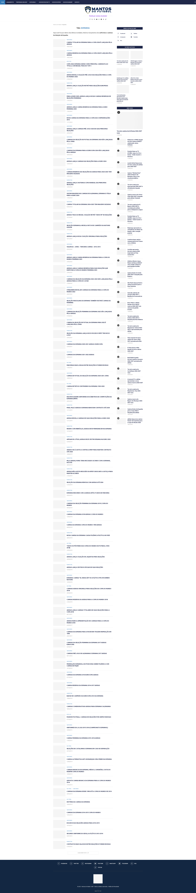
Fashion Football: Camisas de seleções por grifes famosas (89, 717)
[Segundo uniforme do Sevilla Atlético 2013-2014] (59, 834)
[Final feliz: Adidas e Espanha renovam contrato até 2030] (59, 408)
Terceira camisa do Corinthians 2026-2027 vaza (134, 371)
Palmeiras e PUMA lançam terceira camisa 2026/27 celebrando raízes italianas (135, 142)
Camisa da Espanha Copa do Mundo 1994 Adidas (84, 525)
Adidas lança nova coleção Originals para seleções (87, 236)
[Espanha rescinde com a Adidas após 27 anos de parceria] (59, 494)
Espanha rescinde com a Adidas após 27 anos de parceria (88, 493)
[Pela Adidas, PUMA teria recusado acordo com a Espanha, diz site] (59, 461)
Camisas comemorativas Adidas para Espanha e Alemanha (89, 706)
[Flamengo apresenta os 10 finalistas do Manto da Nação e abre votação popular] (121, 230)
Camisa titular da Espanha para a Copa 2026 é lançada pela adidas (135, 410)
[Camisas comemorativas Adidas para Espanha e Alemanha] (59, 707)
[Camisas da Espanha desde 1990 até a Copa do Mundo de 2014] (59, 792)
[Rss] (103, 19)
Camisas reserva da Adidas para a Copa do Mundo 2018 (87, 599)
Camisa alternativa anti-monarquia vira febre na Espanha (89, 759)
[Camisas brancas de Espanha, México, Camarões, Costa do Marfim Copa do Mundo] (59, 770)
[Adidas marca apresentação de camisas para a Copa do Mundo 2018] (59, 622)
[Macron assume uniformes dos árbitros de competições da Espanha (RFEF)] (59, 398)
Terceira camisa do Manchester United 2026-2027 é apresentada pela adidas (134, 328)
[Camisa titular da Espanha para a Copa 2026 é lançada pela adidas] (59, 43)
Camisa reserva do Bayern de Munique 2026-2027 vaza (135, 400)
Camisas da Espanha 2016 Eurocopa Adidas (82, 675)
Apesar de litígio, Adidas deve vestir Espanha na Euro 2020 (88, 439)
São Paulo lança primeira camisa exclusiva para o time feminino (134, 284)
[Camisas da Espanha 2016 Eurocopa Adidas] (59, 676)
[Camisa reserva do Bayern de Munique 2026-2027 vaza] (121, 401)
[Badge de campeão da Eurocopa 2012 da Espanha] (59, 697)
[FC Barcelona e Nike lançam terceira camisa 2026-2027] (121, 350)
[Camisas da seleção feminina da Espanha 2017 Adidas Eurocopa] (59, 643)
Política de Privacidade (113, 886)
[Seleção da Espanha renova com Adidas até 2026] (59, 483)
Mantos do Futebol (57, 24)
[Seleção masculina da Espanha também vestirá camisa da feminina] (59, 302)
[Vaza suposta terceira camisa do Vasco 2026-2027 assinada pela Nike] (121, 340)
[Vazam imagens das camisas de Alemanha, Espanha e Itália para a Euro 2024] (59, 194)
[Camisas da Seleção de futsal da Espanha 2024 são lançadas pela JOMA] (59, 140)
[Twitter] (92, 19)
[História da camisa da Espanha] (59, 803)
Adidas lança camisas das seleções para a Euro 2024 (86, 161)
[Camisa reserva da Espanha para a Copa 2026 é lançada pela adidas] (59, 54)
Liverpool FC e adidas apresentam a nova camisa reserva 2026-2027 (135, 381)
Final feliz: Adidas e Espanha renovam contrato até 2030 (88, 407)
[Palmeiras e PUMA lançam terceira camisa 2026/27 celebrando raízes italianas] (121, 142)
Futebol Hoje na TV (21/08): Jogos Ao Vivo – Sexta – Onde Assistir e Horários (134, 154)
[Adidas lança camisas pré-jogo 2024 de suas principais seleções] (59, 130)
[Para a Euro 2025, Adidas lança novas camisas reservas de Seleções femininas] (59, 97)
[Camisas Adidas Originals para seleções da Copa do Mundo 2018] (59, 589)
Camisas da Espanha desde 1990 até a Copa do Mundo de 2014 (89, 791)
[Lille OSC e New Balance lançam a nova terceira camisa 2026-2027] (137, 72)
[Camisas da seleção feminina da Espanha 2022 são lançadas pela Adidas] (59, 312)
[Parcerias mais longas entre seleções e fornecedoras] (59, 366)
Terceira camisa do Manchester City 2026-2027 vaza (134, 390)
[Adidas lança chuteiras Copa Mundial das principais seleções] (59, 184)
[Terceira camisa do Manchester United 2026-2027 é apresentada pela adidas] (121, 328)
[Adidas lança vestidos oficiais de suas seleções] (59, 568)
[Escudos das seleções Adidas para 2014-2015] (59, 824)
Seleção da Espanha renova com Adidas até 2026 (85, 482)
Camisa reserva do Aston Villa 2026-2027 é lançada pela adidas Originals (134, 196)
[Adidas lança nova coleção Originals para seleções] (59, 237)
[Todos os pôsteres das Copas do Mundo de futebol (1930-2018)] (59, 547)
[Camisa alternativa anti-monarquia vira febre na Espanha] (59, 760)
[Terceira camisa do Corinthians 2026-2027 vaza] (121, 371)
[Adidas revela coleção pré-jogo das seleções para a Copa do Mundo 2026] (59, 76)
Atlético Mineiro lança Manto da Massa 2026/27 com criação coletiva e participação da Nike (134, 263)
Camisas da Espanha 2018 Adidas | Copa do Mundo (85, 514)
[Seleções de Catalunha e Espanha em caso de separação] (59, 749)
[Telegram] (101, 19)
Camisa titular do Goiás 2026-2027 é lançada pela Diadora (134, 274)
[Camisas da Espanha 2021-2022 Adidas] (59, 355)
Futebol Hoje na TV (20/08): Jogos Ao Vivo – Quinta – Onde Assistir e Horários (134, 218)
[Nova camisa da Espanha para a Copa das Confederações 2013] (59, 119)
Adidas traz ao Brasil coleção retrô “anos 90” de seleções (89, 215)
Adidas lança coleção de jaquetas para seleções (86, 557)
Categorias (32, 2)
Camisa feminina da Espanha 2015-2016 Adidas (83, 738)
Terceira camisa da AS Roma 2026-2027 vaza (122, 61)
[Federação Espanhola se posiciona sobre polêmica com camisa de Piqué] (59, 665)
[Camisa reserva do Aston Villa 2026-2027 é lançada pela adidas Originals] (121, 197)
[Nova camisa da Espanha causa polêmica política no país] (59, 536)
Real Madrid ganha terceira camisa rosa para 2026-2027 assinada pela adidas (135, 360)
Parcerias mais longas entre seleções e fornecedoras (87, 365)
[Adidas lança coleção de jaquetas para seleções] (59, 558)
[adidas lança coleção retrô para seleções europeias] (59, 86)
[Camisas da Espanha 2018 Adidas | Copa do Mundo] (59, 515)
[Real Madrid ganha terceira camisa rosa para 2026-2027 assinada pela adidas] (121, 360)
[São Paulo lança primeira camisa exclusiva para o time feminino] (121, 285)
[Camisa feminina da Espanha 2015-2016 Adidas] (59, 739)
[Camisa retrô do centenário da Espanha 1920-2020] (59, 387)
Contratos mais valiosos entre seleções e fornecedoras (89, 844)
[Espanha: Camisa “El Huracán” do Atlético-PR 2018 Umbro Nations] (59, 579)
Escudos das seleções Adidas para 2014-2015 (83, 823)
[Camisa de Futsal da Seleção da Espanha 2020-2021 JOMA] (59, 377)
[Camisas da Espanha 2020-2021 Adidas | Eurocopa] (59, 345)
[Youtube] (96, 19)
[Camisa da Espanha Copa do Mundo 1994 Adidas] (59, 526)
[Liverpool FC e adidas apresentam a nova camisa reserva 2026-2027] (121, 381)
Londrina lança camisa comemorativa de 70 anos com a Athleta (135, 241)
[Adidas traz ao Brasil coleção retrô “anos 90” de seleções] (59, 216)
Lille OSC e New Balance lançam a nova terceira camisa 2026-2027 (136, 80)
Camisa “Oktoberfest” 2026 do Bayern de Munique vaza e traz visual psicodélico (134, 175)
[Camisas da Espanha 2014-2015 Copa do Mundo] (59, 813)
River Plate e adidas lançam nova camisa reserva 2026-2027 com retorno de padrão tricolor (134, 306)
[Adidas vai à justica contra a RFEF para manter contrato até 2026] (59, 451)
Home (2, 2)
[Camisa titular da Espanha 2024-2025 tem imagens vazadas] (59, 205)
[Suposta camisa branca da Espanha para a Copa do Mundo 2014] (59, 781)
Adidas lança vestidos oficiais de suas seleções (85, 567)
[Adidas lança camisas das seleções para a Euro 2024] (59, 162)
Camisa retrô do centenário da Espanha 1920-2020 (85, 386)
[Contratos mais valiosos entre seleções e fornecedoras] (59, 845)
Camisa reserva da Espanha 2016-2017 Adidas (83, 685)
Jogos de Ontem (56, 2)
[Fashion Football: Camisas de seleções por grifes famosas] (59, 718)
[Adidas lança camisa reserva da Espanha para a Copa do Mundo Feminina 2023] (59, 258)
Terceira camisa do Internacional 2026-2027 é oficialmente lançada (135, 186)
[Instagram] (94, 19)
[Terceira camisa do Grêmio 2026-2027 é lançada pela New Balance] (121, 318)
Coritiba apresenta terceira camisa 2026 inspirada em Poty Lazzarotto (133, 252)
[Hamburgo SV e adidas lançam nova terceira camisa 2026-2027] (123, 72)
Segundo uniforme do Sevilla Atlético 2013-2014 (85, 833)
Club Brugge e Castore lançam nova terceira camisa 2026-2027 (136, 62)
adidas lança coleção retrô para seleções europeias (87, 85)
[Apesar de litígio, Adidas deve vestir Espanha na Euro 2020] (59, 440)
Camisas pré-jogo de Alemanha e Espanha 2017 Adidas (87, 653)
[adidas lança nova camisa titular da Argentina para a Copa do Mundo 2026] (121, 421)
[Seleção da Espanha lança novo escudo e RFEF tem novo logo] (59, 334)
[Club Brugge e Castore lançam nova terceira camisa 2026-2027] (137, 55)
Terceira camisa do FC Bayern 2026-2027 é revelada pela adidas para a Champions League (135, 207)
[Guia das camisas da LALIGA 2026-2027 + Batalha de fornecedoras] (121, 295)
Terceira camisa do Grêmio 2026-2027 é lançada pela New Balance (135, 317)
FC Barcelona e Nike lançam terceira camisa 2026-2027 (134, 349)
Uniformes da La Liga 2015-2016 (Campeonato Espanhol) (87, 727)
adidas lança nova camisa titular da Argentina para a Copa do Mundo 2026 (134, 420)
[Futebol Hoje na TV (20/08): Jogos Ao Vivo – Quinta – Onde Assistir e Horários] (121, 218)
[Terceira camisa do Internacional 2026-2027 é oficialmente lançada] (121, 187)
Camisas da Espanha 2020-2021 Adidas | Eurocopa (85, 344)
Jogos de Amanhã (67, 2)
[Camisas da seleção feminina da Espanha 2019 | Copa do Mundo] (59, 504)
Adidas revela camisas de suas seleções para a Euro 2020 (88, 418)
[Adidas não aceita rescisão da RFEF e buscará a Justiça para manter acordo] (59, 472)
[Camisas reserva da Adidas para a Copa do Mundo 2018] (59, 600)
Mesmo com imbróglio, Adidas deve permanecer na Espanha (89, 428)
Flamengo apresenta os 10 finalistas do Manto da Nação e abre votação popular (134, 230)
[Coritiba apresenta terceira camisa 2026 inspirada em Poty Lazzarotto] (121, 252)
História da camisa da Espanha (78, 802)
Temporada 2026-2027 (21, 2)
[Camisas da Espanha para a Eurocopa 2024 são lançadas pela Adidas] (59, 151)
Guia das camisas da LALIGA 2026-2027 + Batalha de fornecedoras (134, 294)
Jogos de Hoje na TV (44, 2)
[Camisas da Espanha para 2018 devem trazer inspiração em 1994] (59, 633)
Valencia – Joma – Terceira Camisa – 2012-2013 (84, 247)
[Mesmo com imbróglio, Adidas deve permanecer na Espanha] (59, 430)
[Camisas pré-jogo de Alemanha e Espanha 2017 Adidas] (59, 654)
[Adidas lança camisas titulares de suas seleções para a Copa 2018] (59, 611)
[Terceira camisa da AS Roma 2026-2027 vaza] (123, 55)
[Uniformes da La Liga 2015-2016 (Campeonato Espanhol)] (59, 728)
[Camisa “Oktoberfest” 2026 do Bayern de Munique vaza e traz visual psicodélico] (121, 175)
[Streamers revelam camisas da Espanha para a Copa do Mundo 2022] (59, 291)
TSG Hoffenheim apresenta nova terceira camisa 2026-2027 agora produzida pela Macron (122, 98)
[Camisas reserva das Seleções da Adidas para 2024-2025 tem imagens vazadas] (59, 173)
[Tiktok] (105, 19)
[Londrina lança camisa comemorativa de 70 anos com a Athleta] (121, 242)
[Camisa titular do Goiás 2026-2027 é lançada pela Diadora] (121, 275)
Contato (77, 2)
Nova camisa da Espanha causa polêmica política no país (88, 535)
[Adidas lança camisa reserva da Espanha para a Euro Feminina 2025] (59, 108)
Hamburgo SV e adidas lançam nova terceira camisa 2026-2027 (122, 79)
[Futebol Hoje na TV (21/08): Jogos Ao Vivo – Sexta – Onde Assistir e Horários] (121, 153)
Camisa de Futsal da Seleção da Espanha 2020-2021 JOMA (88, 375)
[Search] (195, 2)
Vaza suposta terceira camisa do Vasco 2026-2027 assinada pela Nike (134, 339)
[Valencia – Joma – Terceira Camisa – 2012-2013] (59, 248)
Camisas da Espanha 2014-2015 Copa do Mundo (84, 812)
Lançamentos (10, 2)
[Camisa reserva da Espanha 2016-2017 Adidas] (59, 686)
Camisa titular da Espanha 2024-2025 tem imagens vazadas (89, 204)
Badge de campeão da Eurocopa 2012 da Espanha (85, 696)
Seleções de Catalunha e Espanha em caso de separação (88, 748)
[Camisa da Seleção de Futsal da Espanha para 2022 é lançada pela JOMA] (59, 323)
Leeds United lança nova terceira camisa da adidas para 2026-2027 (135, 164)
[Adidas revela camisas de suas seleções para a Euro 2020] (59, 419)
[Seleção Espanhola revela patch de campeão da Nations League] (59, 226)
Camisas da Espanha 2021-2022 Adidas (80, 354)
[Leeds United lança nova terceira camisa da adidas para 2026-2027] (121, 165)
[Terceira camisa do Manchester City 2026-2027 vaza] (121, 391)
